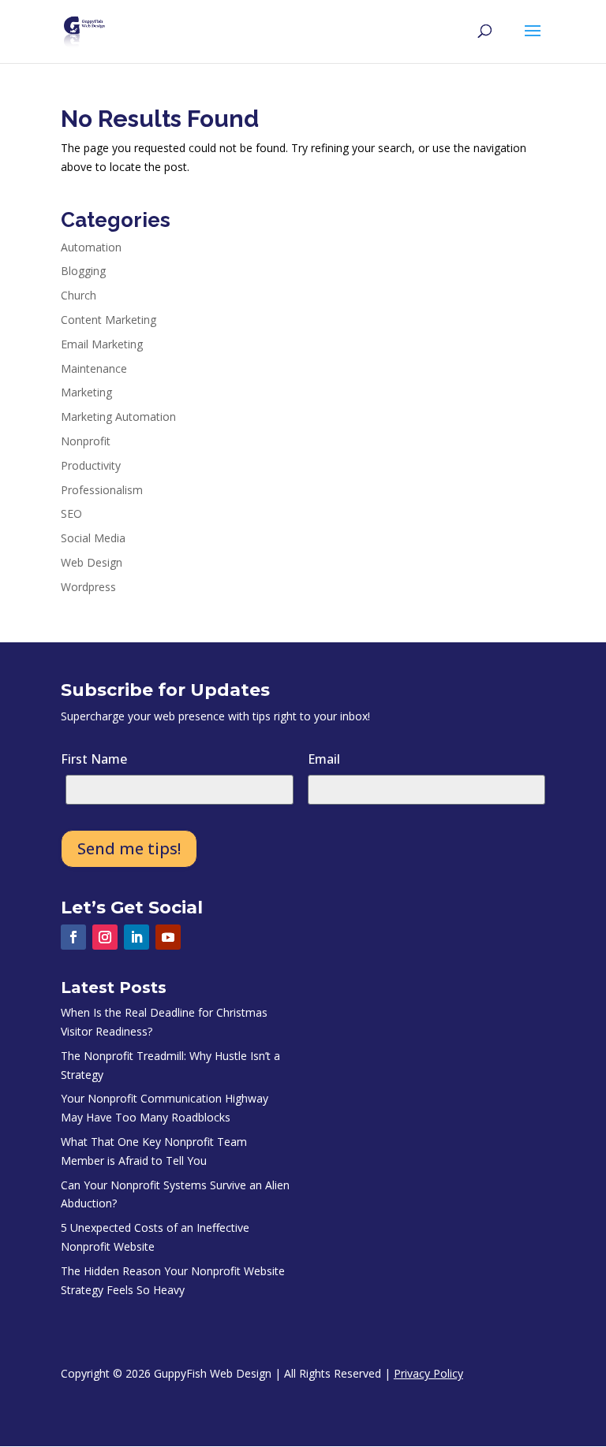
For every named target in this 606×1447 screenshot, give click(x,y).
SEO (71, 513)
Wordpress (88, 586)
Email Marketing (102, 344)
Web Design (91, 562)
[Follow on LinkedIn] (136, 937)
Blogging (83, 270)
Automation (91, 247)
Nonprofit (85, 440)
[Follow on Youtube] (168, 937)
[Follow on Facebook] (73, 937)
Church (78, 295)
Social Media (93, 537)
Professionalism (102, 489)
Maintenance (94, 368)
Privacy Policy (428, 1373)
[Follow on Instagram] (105, 937)
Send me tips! (129, 848)
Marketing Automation (118, 416)
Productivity (91, 465)
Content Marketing (108, 319)
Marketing (86, 392)
